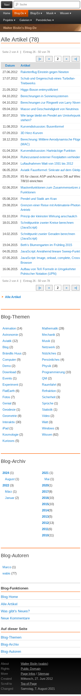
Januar (9, 498)
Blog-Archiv (10, 644)
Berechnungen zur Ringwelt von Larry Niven (50, 102)
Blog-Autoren (11, 651)
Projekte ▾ (9, 20)
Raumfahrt (49, 384)
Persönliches (51, 359)
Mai (46, 479)
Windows (48, 428)
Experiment (10, 384)
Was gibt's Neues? (15, 611)
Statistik (47, 409)
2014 (45, 510)
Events (7, 378)
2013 (45, 516)
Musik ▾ (51, 13)
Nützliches (49, 353)
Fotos (6, 397)
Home (6, 13)
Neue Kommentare (15, 618)
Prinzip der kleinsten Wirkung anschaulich (49, 216)
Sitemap (43, 673)
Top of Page (29, 683)
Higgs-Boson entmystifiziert (39, 89)
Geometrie (9, 416)
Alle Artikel (13, 297)
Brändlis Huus (12, 353)
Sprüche (47, 403)
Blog (5, 347)
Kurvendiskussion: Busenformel (42, 126)
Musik (46, 341)
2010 (45, 535)
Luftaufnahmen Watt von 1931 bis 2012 (47, 163)
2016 (45, 498)
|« (40, 59)
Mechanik (48, 334)
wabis (6, 573)
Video (46, 416)
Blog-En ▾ (36, 13)
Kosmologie (10, 434)
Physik (46, 366)
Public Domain (30, 668)
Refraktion (49, 391)
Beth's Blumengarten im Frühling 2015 (46, 245)
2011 (45, 529)
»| (75, 59)
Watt (45, 422)
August (10, 479)
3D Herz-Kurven (32, 133)
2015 (45, 504)
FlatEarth (8, 391)
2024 (5, 473)
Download (9, 372)
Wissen (47, 434)
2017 (45, 491)
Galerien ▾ (26, 20)
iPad (5, 428)
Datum (10, 65)
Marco (6, 567)
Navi (7, 4)
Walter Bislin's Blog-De (20, 28)
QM (44, 378)
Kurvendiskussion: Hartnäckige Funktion (48, 150)
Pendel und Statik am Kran (39, 198)
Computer (9, 359)
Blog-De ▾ (20, 13)
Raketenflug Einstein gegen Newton (45, 72)
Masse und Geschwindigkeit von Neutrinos (50, 109)
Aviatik (7, 341)
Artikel (25, 65)
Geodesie (9, 409)
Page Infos (28, 673)
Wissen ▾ (65, 13)
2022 (5, 485)
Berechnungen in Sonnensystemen (44, 96)
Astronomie (10, 334)
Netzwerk (48, 347)
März (8, 491)
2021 (45, 473)
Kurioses (8, 440)
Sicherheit (48, 397)
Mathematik (50, 328)
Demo (6, 366)
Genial (6, 403)
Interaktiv (8, 422)
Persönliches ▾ (45, 20)
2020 (45, 485)
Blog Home (9, 597)
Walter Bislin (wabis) (34, 663)
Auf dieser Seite (14, 629)
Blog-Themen (11, 637)
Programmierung (53, 372)
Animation (9, 328)
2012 (45, 522)
